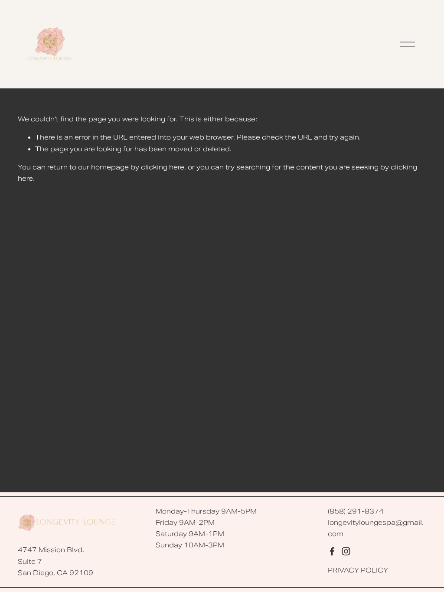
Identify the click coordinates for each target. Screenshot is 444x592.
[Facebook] (332, 551)
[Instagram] (346, 551)
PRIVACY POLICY (358, 570)
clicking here (162, 167)
